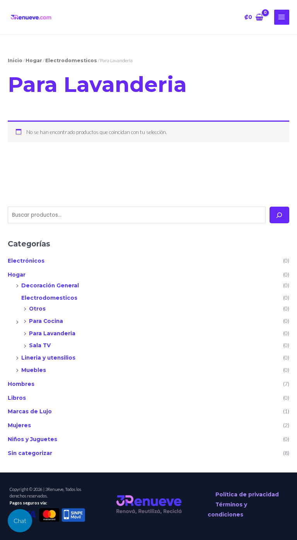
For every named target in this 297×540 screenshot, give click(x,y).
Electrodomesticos (49, 298)
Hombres (21, 384)
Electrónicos (26, 261)
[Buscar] (279, 215)
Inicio (15, 60)
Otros (37, 309)
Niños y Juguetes (32, 439)
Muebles (33, 370)
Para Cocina (46, 321)
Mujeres (19, 425)
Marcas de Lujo (30, 411)
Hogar (17, 275)
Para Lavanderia (52, 333)
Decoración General (50, 285)
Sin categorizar (30, 453)
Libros (17, 398)
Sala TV (40, 345)
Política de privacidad (247, 494)
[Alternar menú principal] (281, 17)
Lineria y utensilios (48, 358)
